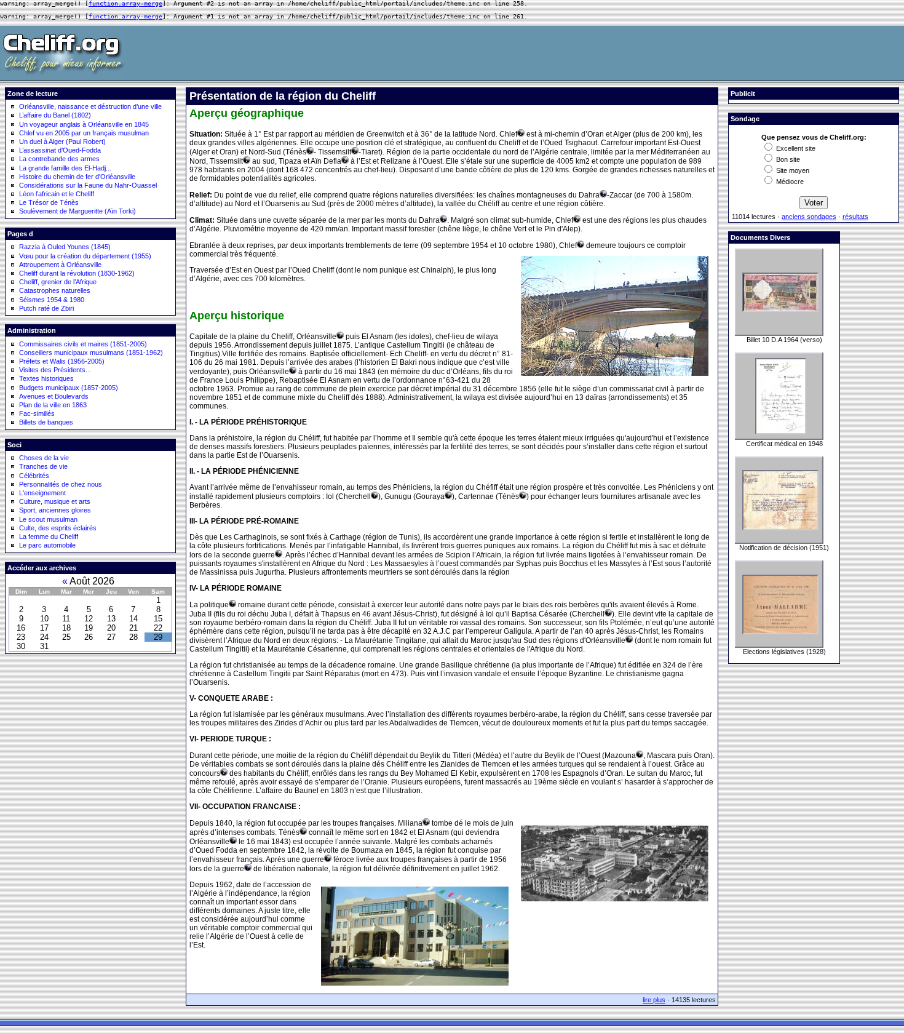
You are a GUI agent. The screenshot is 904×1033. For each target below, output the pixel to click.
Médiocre (789, 181)
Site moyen (791, 170)
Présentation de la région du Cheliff (282, 96)
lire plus (654, 999)
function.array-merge (125, 3)
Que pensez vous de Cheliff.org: (813, 137)
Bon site (787, 159)
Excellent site (794, 148)
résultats (855, 216)
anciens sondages (809, 216)
